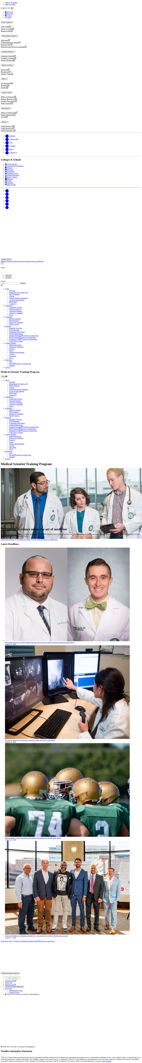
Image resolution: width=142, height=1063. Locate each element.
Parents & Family (7, 65)
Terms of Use (10, 985)
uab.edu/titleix (107, 1061)
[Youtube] (7, 201)
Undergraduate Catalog (9, 42)
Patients (4, 122)
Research (8, 326)
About (7, 289)
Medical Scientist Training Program (12, 261)
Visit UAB (5, 27)
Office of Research (8, 113)
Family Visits (6, 74)
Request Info (5, 31)
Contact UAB (10, 981)
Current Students (10, 343)
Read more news (6, 941)
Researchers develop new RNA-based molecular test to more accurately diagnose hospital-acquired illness (39, 642)
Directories (8, 360)
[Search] (2, 263)
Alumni (4, 79)
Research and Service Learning (12, 47)
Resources (5, 72)
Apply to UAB (6, 29)
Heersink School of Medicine (34, 261)
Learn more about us (8, 539)
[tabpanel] (71, 282)
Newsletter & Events (24, 539)
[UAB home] (71, 224)
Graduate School (7, 56)
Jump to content (10, 4)
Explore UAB (6, 259)
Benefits (4, 85)
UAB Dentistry (6, 128)
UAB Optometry (7, 131)
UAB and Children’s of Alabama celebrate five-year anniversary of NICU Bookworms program (36, 936)
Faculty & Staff (6, 92)
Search (3, 281)
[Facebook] (7, 191)
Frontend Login (14, 992)
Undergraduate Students (9, 36)
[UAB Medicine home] (71, 257)
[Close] (12, 8)
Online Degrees (7, 60)
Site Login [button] (8, 989)
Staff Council (6, 103)
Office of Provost (7, 97)
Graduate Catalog (7, 58)
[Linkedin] (7, 207)
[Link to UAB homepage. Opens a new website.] (71, 971)
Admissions (9, 306)
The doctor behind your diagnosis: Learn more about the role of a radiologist (30, 740)
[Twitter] (7, 194)
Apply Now (45, 539)
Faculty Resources (8, 101)
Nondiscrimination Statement (10, 973)
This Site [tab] (8, 275)
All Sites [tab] (8, 277)
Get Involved (6, 83)
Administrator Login (16, 990)
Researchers (6, 108)
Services (4, 70)
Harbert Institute (7, 115)
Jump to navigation (11, 2)
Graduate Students (7, 52)
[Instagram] (7, 197)
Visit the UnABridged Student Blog (34, 941)
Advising (4, 40)
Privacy (8, 983)
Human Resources (8, 99)
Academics (8, 317)
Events (3, 88)
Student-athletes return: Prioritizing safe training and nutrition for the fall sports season (33, 838)
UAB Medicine (6, 126)
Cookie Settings (12, 978)
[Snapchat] (7, 204)
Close (4, 376)
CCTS (3, 117)
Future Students (7, 22)
